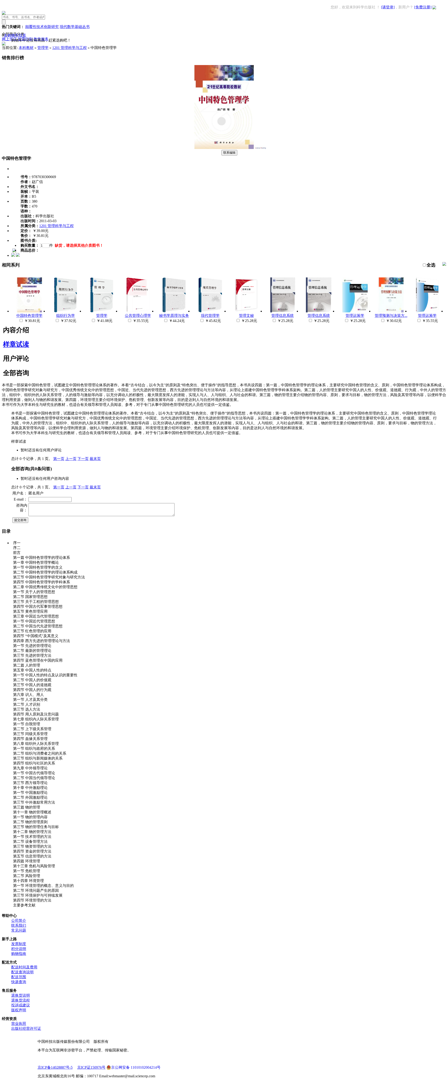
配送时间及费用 (24, 967)
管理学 (43, 48)
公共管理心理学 (138, 316)
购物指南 (18, 954)
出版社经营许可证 (26, 1028)
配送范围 (18, 977)
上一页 (71, 459)
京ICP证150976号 (91, 1067)
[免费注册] (422, 7)
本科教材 (26, 48)
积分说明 (18, 949)
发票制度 (18, 944)
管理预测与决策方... (391, 316)
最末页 (95, 459)
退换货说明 (20, 995)
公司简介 (18, 921)
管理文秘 (246, 316)
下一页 (83, 459)
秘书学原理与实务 (174, 316)
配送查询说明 (22, 972)
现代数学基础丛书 (75, 27)
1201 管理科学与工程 (69, 48)
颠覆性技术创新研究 (42, 27)
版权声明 (18, 1010)
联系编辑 (229, 152)
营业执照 (18, 1024)
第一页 (58, 459)
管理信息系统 (282, 316)
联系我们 (18, 925)
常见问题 (18, 930)
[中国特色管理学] (224, 148)
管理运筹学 (355, 316)
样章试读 (16, 344)
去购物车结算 (15, 35)
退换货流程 (20, 1000)
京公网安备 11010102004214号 (136, 1067)
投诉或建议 (20, 1005)
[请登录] (388, 7)
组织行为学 (65, 316)
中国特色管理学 (29, 316)
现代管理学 (210, 316)
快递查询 (18, 982)
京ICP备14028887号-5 (55, 1067)
